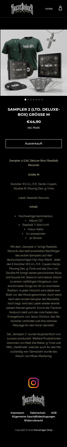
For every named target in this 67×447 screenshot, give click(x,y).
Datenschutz (37, 412)
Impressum (17, 412)
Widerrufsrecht (33, 420)
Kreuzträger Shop (43, 430)
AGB (54, 412)
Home (49, 8)
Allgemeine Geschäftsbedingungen (33, 416)
